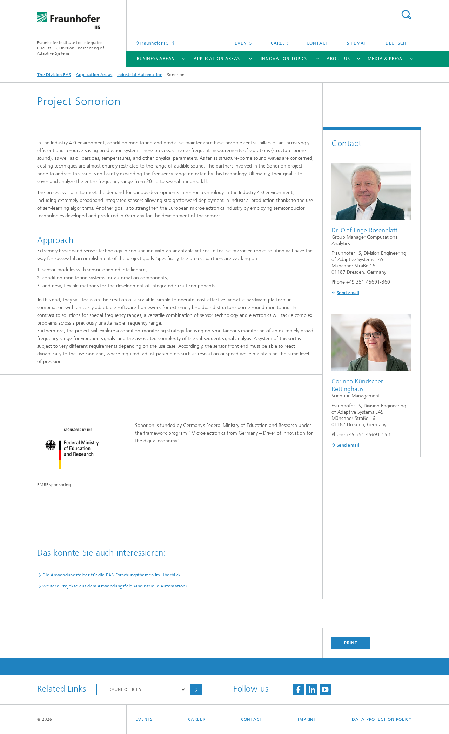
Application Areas (217, 58)
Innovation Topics (284, 58)
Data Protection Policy (382, 719)
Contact (317, 43)
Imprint (307, 719)
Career (279, 43)
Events (243, 43)
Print (350, 642)
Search (406, 14)
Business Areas (155, 58)
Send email (348, 292)
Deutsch (396, 43)
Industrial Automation (139, 74)
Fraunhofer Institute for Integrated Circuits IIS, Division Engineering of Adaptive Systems (70, 48)
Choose (196, 689)
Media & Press (385, 58)
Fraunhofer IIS (154, 43)
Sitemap (357, 43)
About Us (338, 58)
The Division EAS (54, 74)
